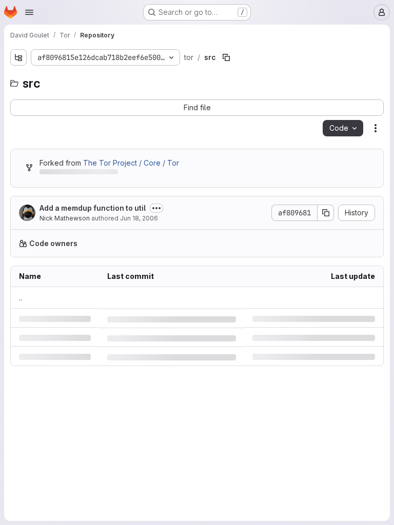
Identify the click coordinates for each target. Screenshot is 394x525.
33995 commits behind (78, 173)
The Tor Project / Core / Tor (131, 162)
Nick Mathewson (65, 218)
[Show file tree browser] (18, 57)
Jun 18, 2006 (139, 218)
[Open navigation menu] (29, 12)
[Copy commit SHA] (318, 213)
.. (20, 297)
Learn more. (321, 243)
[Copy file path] (223, 57)
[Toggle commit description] (156, 208)
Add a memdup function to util (93, 208)
